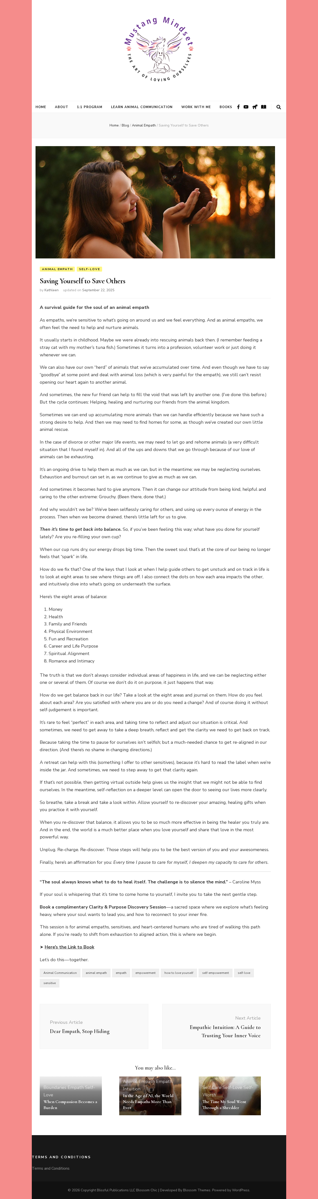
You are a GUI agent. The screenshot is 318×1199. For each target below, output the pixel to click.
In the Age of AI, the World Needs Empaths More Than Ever (148, 1101)
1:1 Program (89, 107)
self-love (244, 973)
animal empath (96, 973)
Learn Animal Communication (142, 107)
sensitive (49, 983)
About (61, 107)
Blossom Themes (196, 1190)
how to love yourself (178, 973)
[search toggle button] (279, 107)
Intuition (131, 1089)
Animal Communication (60, 973)
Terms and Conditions (51, 1168)
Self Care (211, 1087)
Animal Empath (57, 269)
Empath (76, 1087)
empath (121, 973)
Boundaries (54, 1087)
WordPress (240, 1190)
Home (41, 107)
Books (226, 107)
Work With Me (196, 107)
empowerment (145, 973)
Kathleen (51, 290)
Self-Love (89, 269)
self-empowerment (215, 973)
